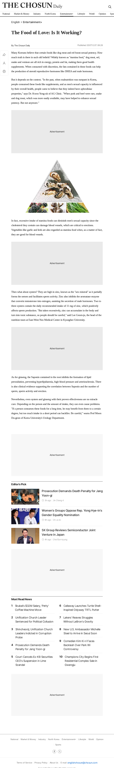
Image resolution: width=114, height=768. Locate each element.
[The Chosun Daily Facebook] (55, 752)
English (15, 22)
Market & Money (28, 739)
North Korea (53, 739)
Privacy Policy (40, 762)
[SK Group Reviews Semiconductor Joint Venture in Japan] (25, 536)
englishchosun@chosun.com (82, 762)
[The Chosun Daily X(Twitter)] (59, 752)
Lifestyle (82, 739)
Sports (58, 744)
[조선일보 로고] (32, 5)
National (14, 739)
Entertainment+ (32, 22)
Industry (42, 739)
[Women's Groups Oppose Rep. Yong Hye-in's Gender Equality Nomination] (25, 516)
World (91, 739)
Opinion (99, 739)
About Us (54, 762)
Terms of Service (24, 762)
